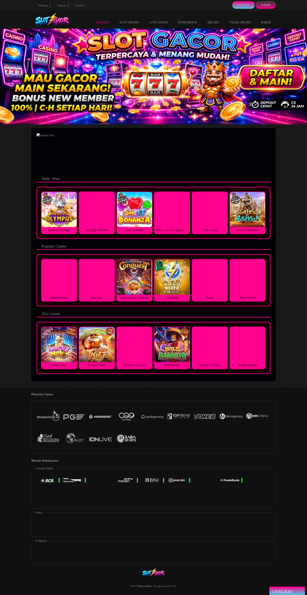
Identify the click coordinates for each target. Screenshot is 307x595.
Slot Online (129, 22)
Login (265, 4)
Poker (266, 22)
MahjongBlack (145, 586)
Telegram (61, 5)
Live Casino (158, 22)
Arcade (213, 22)
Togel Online (240, 22)
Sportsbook (187, 22)
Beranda (102, 22)
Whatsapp (43, 5)
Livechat (79, 5)
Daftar (243, 4)
